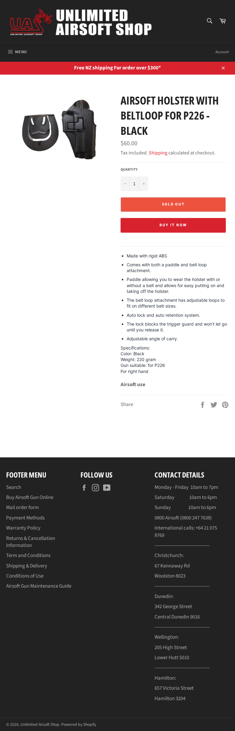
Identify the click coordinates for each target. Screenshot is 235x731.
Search (13, 487)
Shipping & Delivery (26, 566)
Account (222, 52)
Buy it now (173, 225)
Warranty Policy (23, 528)
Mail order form (22, 507)
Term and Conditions (28, 555)
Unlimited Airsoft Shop (40, 724)
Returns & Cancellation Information (30, 542)
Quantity (129, 169)
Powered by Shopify (78, 724)
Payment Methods (25, 518)
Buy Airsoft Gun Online (29, 497)
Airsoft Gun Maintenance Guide (38, 586)
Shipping (158, 153)
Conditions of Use (24, 576)
